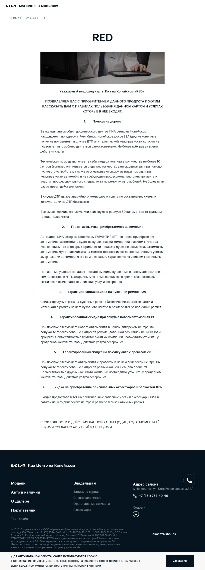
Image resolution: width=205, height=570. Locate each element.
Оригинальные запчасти (91, 504)
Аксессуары (82, 510)
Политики (94, 565)
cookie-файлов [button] (109, 561)
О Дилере (20, 501)
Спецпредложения (87, 498)
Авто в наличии (25, 492)
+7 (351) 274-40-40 (153, 496)
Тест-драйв (19, 519)
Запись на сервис (86, 492)
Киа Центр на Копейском (38, 6)
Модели (18, 483)
